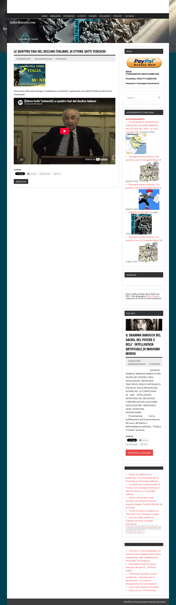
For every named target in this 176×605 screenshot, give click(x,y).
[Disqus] (64, 225)
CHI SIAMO (129, 16)
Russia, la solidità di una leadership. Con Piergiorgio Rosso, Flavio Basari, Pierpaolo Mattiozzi (142, 477)
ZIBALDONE (55, 16)
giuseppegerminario (43, 58)
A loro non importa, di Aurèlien (144, 586)
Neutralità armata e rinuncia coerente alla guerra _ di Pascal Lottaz (141, 567)
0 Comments (61, 58)
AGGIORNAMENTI (135, 119)
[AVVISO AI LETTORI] (141, 233)
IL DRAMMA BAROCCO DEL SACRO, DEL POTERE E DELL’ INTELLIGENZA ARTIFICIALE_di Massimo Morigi (143, 344)
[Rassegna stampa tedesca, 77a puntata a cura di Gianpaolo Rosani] (148, 261)
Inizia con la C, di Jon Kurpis (142, 590)
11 (128, 531)
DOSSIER (93, 16)
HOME (44, 16)
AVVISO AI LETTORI (138, 212)
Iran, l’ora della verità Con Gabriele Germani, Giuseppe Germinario (140, 520)
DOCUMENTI (105, 16)
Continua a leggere (139, 452)
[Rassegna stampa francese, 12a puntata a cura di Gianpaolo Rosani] (149, 208)
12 (132, 531)
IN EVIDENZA (69, 16)
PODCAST (117, 16)
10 (159, 527)
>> (142, 531)
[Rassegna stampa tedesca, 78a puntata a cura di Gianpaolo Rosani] (149, 181)
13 (137, 531)
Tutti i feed (151, 296)
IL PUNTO (82, 16)
